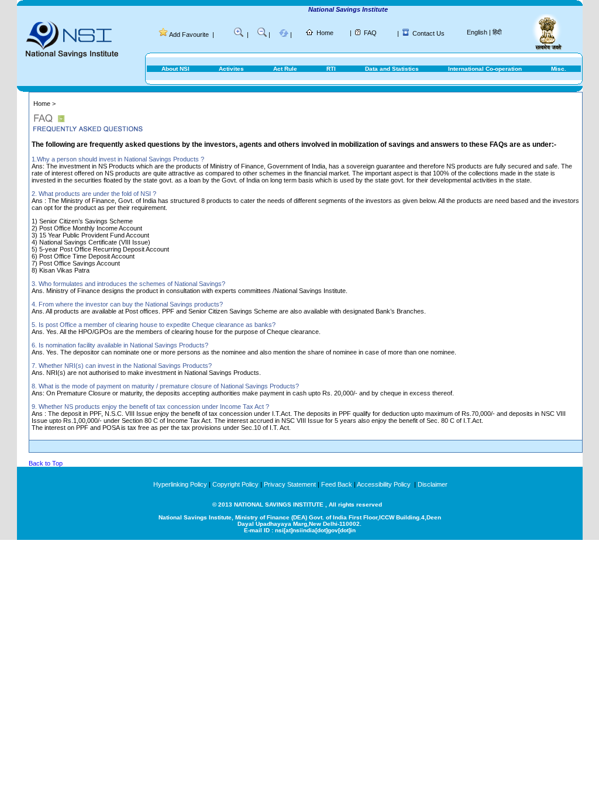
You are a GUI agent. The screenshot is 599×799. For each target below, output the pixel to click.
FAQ (370, 32)
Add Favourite (189, 34)
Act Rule (285, 69)
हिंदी (497, 32)
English (477, 32)
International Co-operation (485, 69)
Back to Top (46, 463)
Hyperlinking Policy (180, 484)
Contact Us (428, 33)
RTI (331, 69)
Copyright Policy (235, 484)
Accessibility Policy (384, 484)
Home (324, 32)
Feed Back (336, 484)
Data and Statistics (392, 69)
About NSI (175, 69)
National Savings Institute (341, 9)
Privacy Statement (290, 484)
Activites (231, 69)
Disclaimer (432, 484)
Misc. (558, 69)
